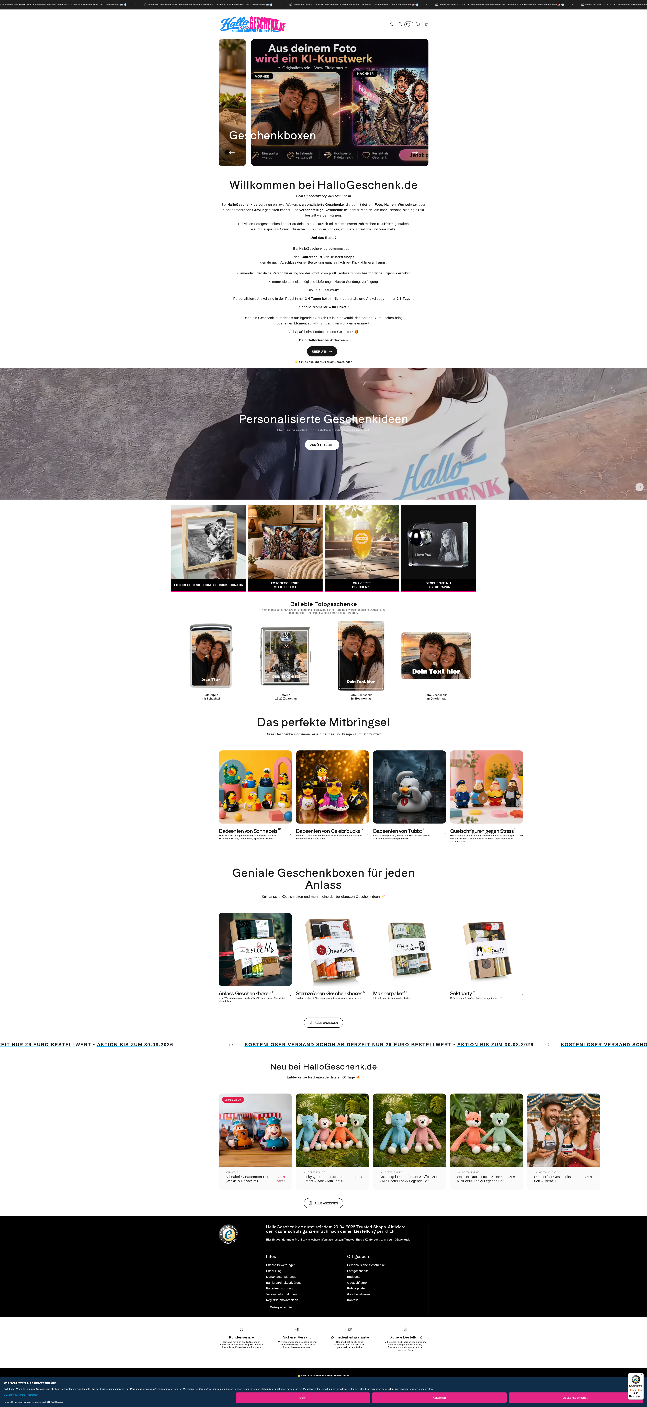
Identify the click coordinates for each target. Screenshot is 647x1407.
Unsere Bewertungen (281, 1265)
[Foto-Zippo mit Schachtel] (211, 656)
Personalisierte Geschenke (366, 1265)
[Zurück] (232, 152)
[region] (323, 660)
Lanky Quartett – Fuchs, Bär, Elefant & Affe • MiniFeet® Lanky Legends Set (325, 1181)
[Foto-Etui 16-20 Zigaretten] (286, 656)
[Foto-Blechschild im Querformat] (436, 656)
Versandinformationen (281, 1294)
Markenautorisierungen (282, 1276)
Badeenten (354, 1276)
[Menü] (642, 1375)
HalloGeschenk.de (314, 1172)
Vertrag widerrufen (281, 1307)
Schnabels (231, 1172)
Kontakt (352, 1300)
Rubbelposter (356, 1288)
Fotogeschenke (358, 1271)
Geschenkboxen (358, 1294)
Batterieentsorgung (279, 1288)
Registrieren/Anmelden (282, 1300)
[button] (639, 487)
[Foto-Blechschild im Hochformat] (361, 656)
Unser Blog (274, 1271)
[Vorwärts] (415, 152)
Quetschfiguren (357, 1282)
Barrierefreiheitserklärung (284, 1282)
